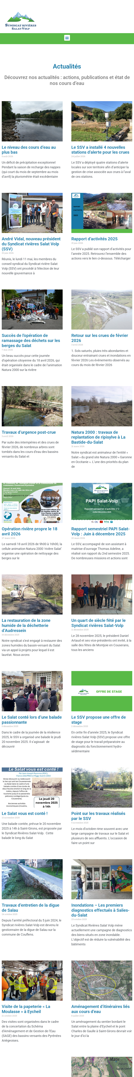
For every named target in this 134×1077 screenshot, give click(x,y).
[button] (67, 38)
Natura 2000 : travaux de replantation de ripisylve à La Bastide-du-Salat (98, 437)
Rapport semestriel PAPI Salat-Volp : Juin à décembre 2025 (100, 531)
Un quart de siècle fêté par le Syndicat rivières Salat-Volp (98, 623)
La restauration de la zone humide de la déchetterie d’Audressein (26, 625)
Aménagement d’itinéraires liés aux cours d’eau (100, 1009)
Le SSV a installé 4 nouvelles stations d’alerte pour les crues (100, 150)
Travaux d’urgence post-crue (29, 432)
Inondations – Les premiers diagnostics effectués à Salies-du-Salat (100, 910)
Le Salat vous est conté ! (24, 813)
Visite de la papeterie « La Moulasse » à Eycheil (26, 1009)
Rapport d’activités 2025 (94, 238)
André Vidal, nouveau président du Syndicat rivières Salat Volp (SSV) (31, 243)
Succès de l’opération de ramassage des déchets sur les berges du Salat (31, 340)
